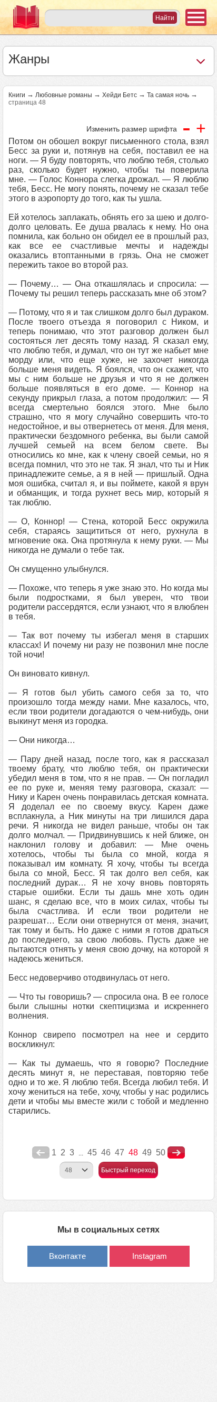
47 (119, 1152)
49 (147, 1152)
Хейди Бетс (119, 95)
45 (92, 1152)
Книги (16, 95)
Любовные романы (63, 95)
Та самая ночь (168, 95)
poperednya (41, 1152)
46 (106, 1152)
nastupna (176, 1152)
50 (160, 1152)
